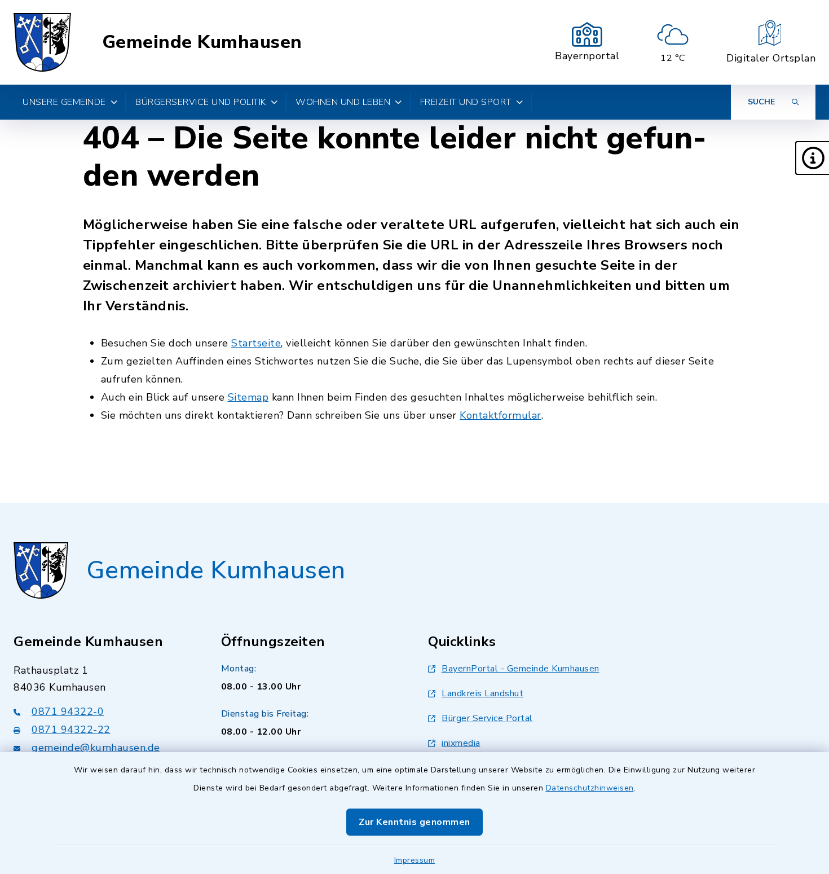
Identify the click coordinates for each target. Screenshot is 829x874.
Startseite (256, 343)
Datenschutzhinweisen (590, 788)
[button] (812, 158)
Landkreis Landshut (482, 693)
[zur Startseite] (42, 42)
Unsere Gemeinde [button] (64, 102)
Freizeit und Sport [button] (465, 102)
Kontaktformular (500, 415)
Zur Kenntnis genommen (414, 822)
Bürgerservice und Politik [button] (200, 102)
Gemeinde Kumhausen (202, 42)
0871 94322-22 (71, 729)
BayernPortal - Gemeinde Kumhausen (520, 668)
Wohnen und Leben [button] (343, 102)
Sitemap (248, 397)
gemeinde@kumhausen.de (96, 747)
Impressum (414, 860)
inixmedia (461, 743)
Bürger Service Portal (487, 718)
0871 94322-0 (68, 711)
